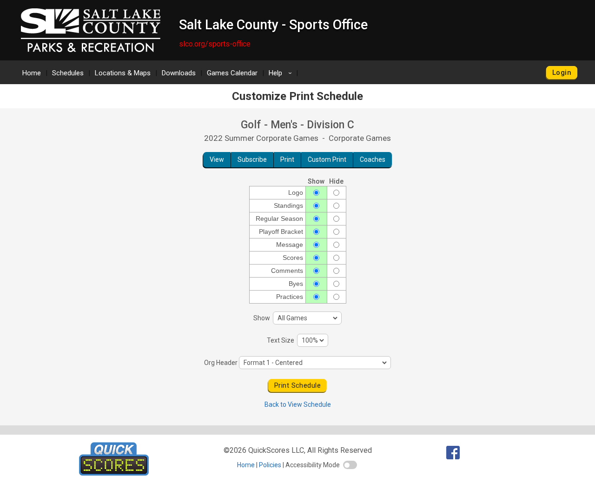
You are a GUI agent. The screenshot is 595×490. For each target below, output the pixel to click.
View (217, 159)
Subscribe (252, 159)
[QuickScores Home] (114, 473)
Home (31, 73)
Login (561, 72)
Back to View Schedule (297, 404)
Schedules (68, 73)
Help (282, 73)
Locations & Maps (123, 73)
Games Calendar (232, 73)
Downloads (179, 73)
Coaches (372, 159)
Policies (270, 465)
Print (287, 159)
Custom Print (327, 159)
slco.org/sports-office (215, 44)
